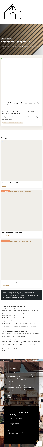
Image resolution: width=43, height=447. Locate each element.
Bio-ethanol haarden (13, 421)
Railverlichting (12, 424)
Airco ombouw (12, 420)
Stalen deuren (11, 426)
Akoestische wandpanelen (14, 423)
